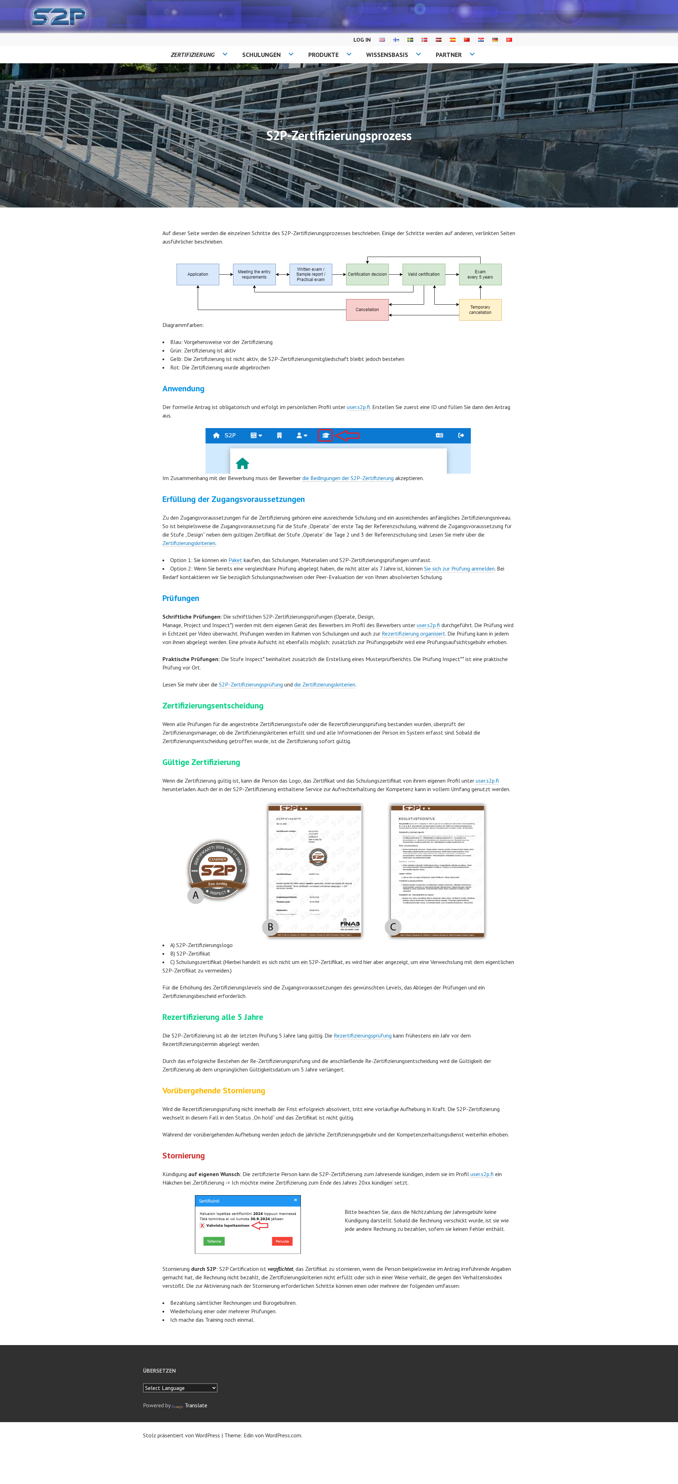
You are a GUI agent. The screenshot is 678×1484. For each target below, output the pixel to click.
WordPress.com (283, 1435)
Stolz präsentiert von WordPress (181, 1435)
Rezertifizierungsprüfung (363, 1035)
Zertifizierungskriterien (188, 543)
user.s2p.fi (358, 406)
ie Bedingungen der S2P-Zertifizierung (349, 477)
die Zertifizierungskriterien (324, 684)
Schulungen (261, 55)
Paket (235, 559)
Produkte (323, 55)
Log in (362, 39)
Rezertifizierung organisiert (413, 633)
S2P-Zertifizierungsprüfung (251, 684)
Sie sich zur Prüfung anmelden (459, 568)
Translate (196, 1405)
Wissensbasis (387, 55)
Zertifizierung (193, 55)
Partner (449, 55)
